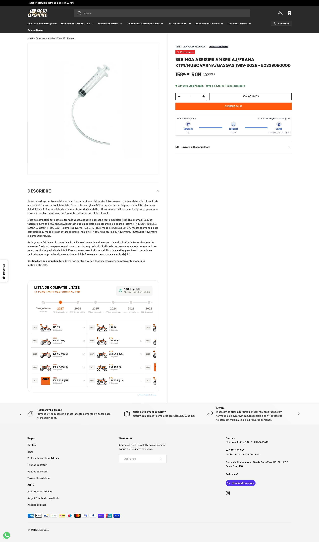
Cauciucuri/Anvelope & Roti (143, 23)
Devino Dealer (35, 30)
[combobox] (162, 12)
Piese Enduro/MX (108, 23)
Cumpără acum (233, 106)
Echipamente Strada (207, 23)
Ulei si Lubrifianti (177, 23)
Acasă (30, 38)
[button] (289, 12)
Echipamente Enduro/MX (75, 23)
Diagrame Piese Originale (42, 23)
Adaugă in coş (250, 96)
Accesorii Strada (237, 23)
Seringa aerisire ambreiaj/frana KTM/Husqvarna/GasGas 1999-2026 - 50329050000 (56, 38)
